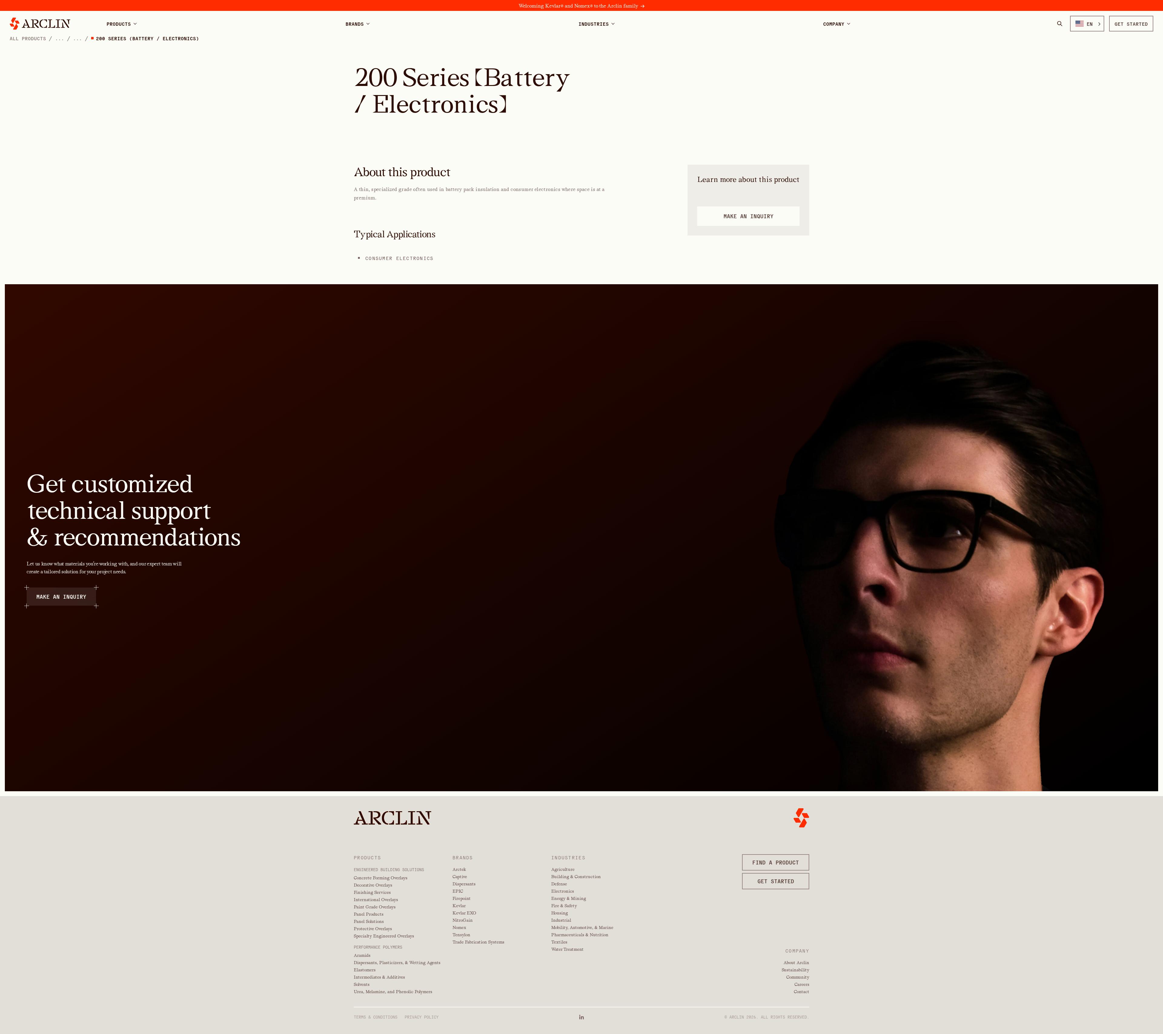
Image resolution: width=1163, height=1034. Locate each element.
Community (797, 977)
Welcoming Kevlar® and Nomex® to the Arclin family (578, 6)
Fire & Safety (564, 905)
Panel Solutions (369, 921)
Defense (559, 883)
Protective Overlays (373, 928)
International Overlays (376, 899)
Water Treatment (567, 949)
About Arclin (796, 962)
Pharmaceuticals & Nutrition (579, 934)
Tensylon (461, 934)
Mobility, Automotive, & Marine (582, 927)
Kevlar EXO (464, 913)
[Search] (1060, 23)
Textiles (559, 942)
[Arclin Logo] (40, 24)
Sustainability (795, 969)
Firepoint (461, 898)
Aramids (362, 955)
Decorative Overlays (373, 885)
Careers (801, 984)
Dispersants (463, 883)
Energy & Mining (568, 898)
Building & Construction (576, 876)
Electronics (562, 891)
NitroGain (462, 920)
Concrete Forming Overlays (380, 877)
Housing (559, 913)
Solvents (361, 984)
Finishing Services (372, 892)
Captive (459, 876)
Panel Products (368, 914)
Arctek (459, 869)
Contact (801, 991)
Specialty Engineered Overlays (384, 936)
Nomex (459, 927)
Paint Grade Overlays (375, 906)
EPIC (457, 891)
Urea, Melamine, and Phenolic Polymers (393, 991)
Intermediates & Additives (379, 977)
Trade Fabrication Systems (478, 942)
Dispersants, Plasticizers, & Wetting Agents (397, 962)
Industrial (561, 920)
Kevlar (459, 905)
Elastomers (365, 969)
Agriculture (563, 869)
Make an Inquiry (61, 596)
